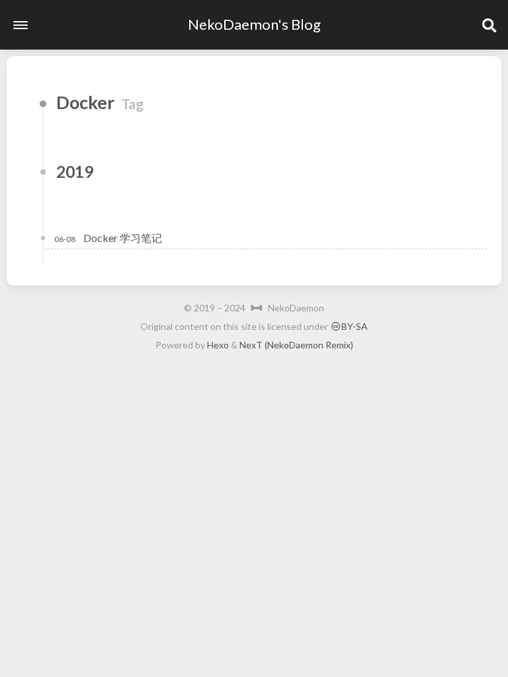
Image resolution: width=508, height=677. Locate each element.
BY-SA (354, 326)
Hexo (218, 344)
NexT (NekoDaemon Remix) (296, 344)
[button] (20, 25)
